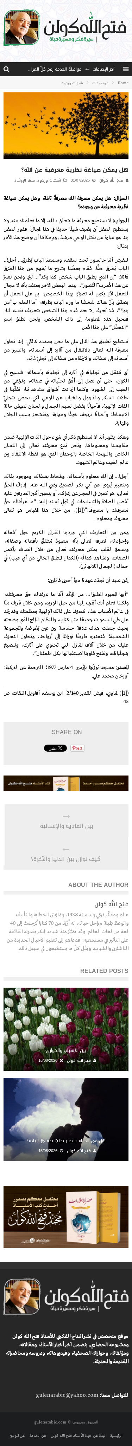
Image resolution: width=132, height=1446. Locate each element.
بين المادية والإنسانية (66, 826)
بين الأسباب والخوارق (66, 1050)
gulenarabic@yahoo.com (67, 1395)
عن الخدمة (37, 1435)
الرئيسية (116, 1435)
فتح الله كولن (111, 180)
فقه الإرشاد (24, 180)
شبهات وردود (49, 180)
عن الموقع (17, 1435)
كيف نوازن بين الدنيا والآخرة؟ (65, 859)
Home (123, 83)
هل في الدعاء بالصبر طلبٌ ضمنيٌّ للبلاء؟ (66, 1140)
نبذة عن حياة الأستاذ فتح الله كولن (78, 1435)
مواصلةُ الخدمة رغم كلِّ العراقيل (53, 69)
